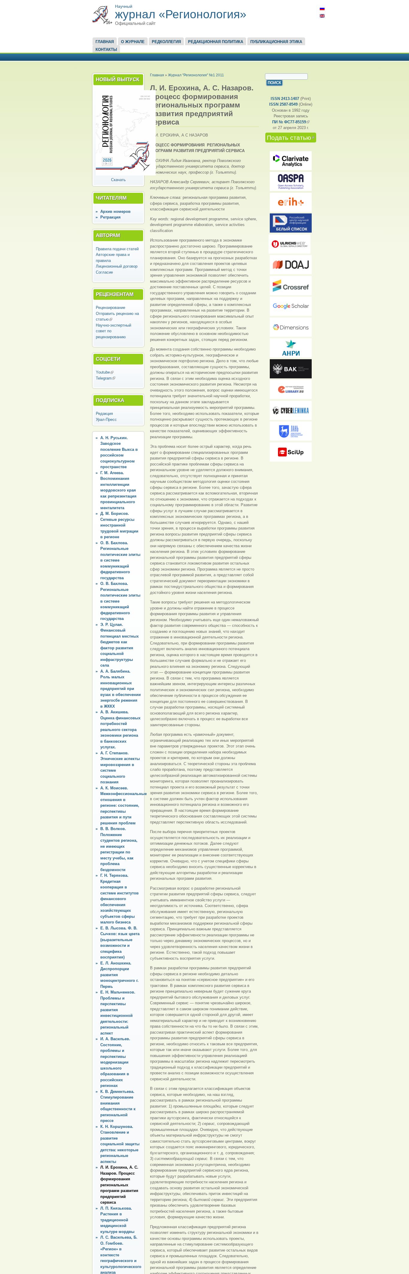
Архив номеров (115, 211)
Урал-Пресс (106, 419)
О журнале (133, 42)
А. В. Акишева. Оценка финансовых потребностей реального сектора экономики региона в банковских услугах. (120, 729)
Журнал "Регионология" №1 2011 (196, 75)
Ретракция (110, 217)
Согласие (104, 272)
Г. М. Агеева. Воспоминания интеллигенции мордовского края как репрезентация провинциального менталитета (118, 490)
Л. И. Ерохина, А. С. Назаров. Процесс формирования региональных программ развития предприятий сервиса (119, 1185)
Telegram (105, 378)
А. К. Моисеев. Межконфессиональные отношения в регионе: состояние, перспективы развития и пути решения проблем (123, 805)
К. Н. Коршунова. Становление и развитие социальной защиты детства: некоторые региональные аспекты (120, 1144)
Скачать (118, 180)
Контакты (106, 49)
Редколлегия (166, 42)
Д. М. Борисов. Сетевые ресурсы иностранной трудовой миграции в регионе (119, 525)
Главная (105, 42)
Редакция (104, 413)
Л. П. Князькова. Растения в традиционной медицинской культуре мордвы (117, 1220)
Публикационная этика (276, 42)
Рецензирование (110, 307)
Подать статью (291, 137)
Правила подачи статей (117, 249)
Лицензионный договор (116, 266)
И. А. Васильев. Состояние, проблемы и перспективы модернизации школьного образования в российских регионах (115, 1062)
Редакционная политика (215, 42)
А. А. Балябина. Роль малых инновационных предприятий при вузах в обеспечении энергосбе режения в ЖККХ (120, 689)
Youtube (104, 372)
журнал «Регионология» (180, 14)
